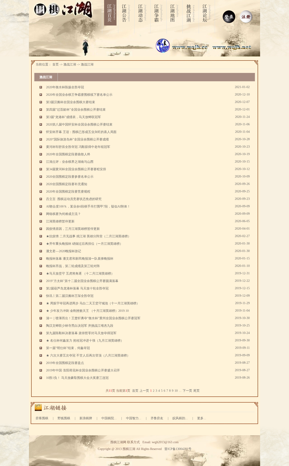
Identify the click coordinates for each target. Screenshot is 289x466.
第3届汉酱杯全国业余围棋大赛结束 (70, 102)
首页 (55, 64)
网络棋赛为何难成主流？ (63, 214)
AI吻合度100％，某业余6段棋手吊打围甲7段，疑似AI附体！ (88, 206)
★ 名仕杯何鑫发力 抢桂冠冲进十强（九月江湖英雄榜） (85, 340)
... (180, 390)
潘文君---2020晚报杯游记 (63, 251)
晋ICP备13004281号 (177, 449)
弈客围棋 (42, 418)
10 (176, 390)
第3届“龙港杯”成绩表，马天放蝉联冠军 (73, 117)
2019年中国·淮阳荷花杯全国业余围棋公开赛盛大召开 (83, 370)
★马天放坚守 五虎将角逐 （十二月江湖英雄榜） (80, 273)
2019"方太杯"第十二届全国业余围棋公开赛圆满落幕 (82, 281)
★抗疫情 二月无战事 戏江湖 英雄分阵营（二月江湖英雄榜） (88, 236)
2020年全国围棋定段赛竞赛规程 (68, 191)
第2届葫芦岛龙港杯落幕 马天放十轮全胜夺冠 (77, 288)
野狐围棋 (64, 418)
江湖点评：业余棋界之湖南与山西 (69, 161)
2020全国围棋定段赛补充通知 (66, 184)
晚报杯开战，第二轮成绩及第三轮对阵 (73, 266)
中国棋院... (109, 418)
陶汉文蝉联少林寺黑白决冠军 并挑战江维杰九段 (79, 325)
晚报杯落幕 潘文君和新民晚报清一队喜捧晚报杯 (79, 258)
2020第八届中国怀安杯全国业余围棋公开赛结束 (79, 124)
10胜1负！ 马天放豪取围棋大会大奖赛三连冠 (77, 378)
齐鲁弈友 (157, 418)
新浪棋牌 (85, 418)
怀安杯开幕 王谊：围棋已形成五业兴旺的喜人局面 (81, 132)
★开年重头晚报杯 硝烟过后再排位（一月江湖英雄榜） (84, 243)
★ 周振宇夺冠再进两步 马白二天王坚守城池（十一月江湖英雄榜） (93, 303)
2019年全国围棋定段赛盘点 (65, 363)
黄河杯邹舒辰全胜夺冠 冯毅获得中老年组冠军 (78, 147)
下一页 (187, 390)
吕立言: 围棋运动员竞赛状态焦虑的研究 (74, 199)
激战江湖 (69, 64)
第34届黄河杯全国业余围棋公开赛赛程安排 (76, 169)
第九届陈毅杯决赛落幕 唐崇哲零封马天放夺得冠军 (81, 333)
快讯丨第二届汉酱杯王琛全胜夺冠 (69, 296)
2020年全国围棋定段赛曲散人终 (68, 154)
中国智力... (133, 418)
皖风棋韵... (180, 418)
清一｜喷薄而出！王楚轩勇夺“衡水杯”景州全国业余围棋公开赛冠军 (93, 318)
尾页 (196, 390)
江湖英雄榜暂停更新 (60, 221)
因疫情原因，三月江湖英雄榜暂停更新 (73, 229)
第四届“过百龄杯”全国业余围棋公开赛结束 (76, 109)
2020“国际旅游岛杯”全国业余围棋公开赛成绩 (77, 139)
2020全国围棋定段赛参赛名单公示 (69, 176)
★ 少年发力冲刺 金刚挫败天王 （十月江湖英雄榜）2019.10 (87, 310)
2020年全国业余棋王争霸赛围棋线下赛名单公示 (79, 94)
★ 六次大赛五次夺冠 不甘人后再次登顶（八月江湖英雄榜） (88, 355)
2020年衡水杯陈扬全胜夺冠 (65, 87)
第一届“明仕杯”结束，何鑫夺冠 (68, 348)
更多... (201, 418)
